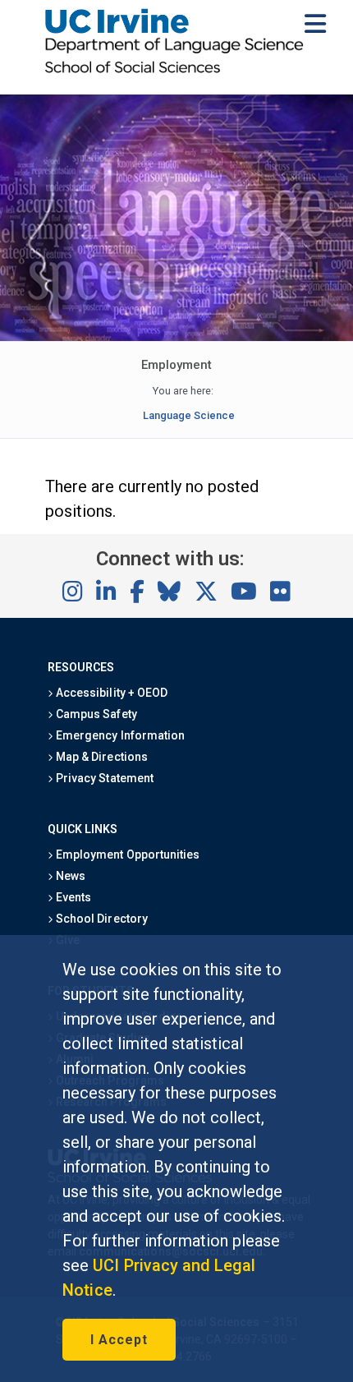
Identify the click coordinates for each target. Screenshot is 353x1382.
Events (72, 897)
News (69, 875)
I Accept (119, 1339)
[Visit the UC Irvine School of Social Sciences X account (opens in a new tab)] (206, 592)
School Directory (100, 918)
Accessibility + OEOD (110, 692)
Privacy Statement (103, 778)
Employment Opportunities (126, 854)
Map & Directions (100, 756)
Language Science (189, 415)
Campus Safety (94, 714)
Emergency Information (119, 735)
